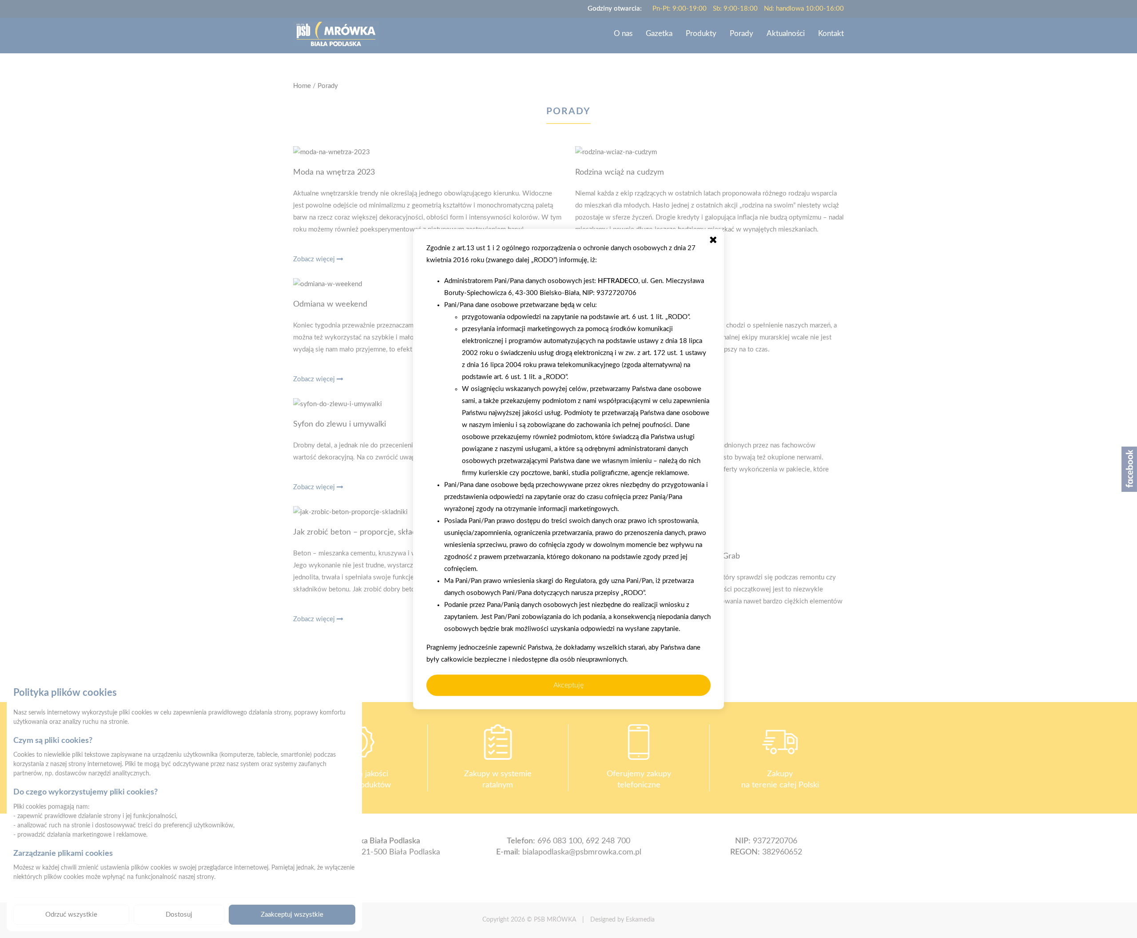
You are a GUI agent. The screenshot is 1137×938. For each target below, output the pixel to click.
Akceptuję (568, 685)
